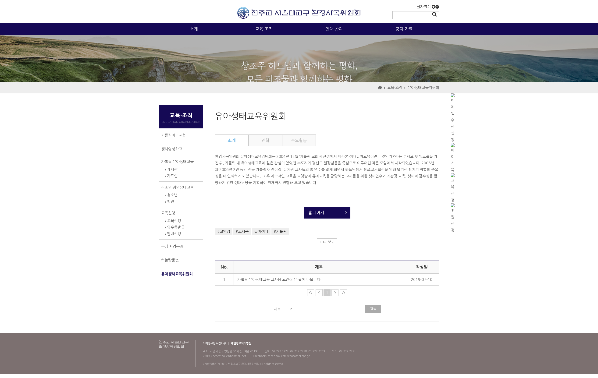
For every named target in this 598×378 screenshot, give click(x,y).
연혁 (265, 140)
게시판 (172, 169)
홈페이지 (316, 213)
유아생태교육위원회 (423, 87)
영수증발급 (175, 227)
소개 (194, 29)
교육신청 (168, 213)
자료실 (172, 176)
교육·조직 (264, 29)
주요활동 (299, 140)
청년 (170, 201)
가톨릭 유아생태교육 (177, 161)
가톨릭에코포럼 (173, 135)
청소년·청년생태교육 (177, 187)
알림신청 (173, 234)
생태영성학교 (171, 149)
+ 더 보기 (327, 242)
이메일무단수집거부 (214, 343)
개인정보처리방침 (241, 343)
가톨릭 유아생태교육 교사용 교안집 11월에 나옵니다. (279, 279)
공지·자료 (404, 29)
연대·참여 (334, 29)
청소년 (172, 195)
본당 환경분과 (172, 246)
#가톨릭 (280, 231)
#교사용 (242, 231)
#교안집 (223, 231)
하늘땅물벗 (170, 260)
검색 (373, 309)
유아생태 (261, 231)
